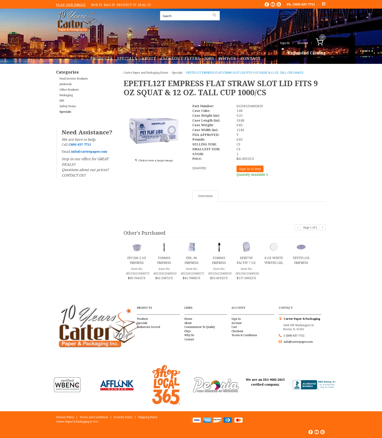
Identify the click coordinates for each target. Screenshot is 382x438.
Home (188, 319)
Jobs (209, 58)
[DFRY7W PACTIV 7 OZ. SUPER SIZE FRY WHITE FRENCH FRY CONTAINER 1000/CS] (246, 246)
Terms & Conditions (244, 335)
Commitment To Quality (199, 327)
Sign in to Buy (250, 169)
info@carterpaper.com (298, 342)
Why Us (227, 58)
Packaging (66, 95)
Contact (251, 58)
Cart (234, 327)
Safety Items (67, 106)
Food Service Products (73, 78)
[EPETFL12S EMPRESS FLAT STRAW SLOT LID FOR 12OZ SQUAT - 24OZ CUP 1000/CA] (301, 246)
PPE (61, 101)
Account (302, 43)
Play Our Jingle (71, 4)
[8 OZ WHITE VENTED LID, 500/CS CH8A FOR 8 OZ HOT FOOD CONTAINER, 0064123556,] (273, 246)
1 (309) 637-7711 (294, 335)
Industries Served (148, 327)
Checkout (237, 331)
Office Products (69, 89)
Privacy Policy (65, 417)
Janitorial (65, 84)
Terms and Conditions (94, 417)
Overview (205, 196)
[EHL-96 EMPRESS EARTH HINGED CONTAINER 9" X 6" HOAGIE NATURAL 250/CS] (191, 246)
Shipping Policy (147, 417)
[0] (324, 43)
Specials (127, 58)
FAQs (187, 331)
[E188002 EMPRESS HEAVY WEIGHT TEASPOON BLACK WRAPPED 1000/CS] (219, 246)
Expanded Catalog (307, 53)
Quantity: (199, 168)
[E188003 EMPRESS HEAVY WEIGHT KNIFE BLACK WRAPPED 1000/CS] (164, 246)
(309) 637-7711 (303, 4)
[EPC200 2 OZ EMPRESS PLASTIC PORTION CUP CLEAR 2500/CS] (136, 246)
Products (101, 58)
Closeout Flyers (180, 58)
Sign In (285, 43)
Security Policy (123, 417)
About (148, 58)
